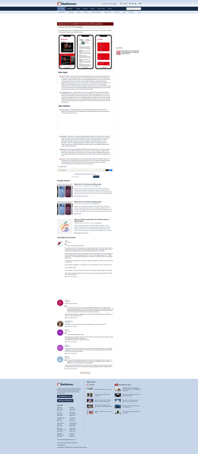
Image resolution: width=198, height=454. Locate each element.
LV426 (66, 241)
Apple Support (64, 109)
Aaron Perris (72, 433)
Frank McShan (79, 27)
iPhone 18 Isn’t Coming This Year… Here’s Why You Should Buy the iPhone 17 (103, 406)
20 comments (85, 196)
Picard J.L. (67, 300)
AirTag (124, 12)
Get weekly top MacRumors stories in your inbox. (85, 174)
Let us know (113, 3)
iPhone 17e (116, 12)
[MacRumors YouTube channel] (133, 3)
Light (83, 447)
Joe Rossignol (97, 186)
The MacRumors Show (125, 384)
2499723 (67, 356)
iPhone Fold (71, 12)
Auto (81, 447)
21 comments (62, 170)
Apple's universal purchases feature (92, 87)
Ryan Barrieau (72, 428)
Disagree (75, 276)
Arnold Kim (59, 407)
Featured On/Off (61, 447)
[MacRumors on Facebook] (125, 3)
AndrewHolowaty (69, 321)
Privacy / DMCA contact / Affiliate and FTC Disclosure (67, 442)
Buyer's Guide (101, 8)
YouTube (92, 384)
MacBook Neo (108, 12)
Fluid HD (77, 447)
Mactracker (64, 136)
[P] (60, 305)
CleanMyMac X (65, 92)
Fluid (74, 447)
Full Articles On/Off (68, 447)
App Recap (63, 166)
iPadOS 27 (86, 12)
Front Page (61, 8)
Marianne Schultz (73, 423)
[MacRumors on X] (128, 3)
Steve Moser (59, 433)
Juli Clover (59, 412)
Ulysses (63, 158)
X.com (61, 415)
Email (58, 415)
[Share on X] (107, 170)
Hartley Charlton (60, 423)
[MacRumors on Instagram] (123, 3)
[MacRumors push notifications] (135, 3)
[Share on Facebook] (110, 170)
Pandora (63, 149)
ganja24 (67, 345)
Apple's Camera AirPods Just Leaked (103, 389)
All (140, 12)
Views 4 (63, 76)
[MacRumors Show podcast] (121, 3)
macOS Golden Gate (96, 12)
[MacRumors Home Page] (66, 4)
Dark (86, 447)
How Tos (85, 8)
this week (90, 109)
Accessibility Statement (61, 444)
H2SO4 (66, 329)
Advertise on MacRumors (65, 400)
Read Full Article (77, 196)
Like (72, 276)
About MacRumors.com (64, 396)
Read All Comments (85, 372)
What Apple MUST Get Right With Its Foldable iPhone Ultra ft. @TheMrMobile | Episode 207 (131, 389)
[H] (60, 335)
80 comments (85, 233)
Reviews (92, 8)
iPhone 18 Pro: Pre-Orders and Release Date (87, 184)
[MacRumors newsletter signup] (140, 3)
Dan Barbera (59, 428)
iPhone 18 (131, 12)
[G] (60, 350)
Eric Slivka (72, 407)
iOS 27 (78, 12)
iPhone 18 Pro (62, 12)
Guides (78, 8)
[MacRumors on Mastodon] (130, 3)
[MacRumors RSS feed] (138, 3)
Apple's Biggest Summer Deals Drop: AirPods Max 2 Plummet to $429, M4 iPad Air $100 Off (130, 52)
